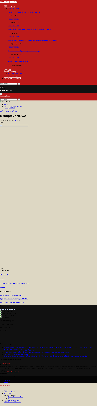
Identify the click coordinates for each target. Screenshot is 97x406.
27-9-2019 (4, 275)
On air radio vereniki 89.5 (15, 73)
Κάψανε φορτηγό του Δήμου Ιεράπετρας (14, 283)
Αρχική (6, 5)
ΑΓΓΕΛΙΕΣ (7, 70)
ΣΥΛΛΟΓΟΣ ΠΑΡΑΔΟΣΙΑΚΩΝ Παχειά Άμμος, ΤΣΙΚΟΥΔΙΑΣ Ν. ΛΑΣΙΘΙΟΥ (29, 30)
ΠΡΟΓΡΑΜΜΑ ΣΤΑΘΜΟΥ (12, 78)
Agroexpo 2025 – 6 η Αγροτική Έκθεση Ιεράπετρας (24, 12)
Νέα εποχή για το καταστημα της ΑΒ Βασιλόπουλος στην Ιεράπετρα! (24, 351)
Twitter (6, 382)
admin (2, 288)
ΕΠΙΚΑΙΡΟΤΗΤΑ (9, 7)
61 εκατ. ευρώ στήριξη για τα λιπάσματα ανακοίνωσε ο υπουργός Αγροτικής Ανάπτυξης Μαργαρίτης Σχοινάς (36, 352)
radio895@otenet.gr (13, 372)
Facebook (7, 380)
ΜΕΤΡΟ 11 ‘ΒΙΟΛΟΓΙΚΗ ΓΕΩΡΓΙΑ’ (18, 61)
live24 (9, 75)
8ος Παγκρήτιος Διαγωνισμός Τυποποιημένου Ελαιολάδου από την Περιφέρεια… (33, 40)
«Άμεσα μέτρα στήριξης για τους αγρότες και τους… (24, 51)
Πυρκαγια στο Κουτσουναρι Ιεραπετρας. (16, 354)
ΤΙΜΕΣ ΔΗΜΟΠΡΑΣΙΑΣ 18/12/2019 (12, 302)
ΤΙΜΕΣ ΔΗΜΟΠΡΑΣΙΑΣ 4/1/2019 (11, 295)
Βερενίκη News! (8, 1)
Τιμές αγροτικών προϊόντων (12, 77)
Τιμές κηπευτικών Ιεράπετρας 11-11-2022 (14, 299)
